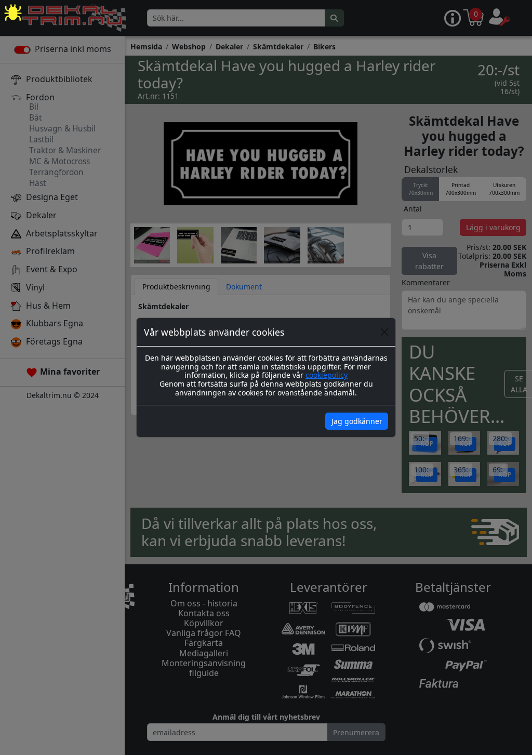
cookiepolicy (326, 375)
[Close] (384, 332)
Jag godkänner (356, 421)
